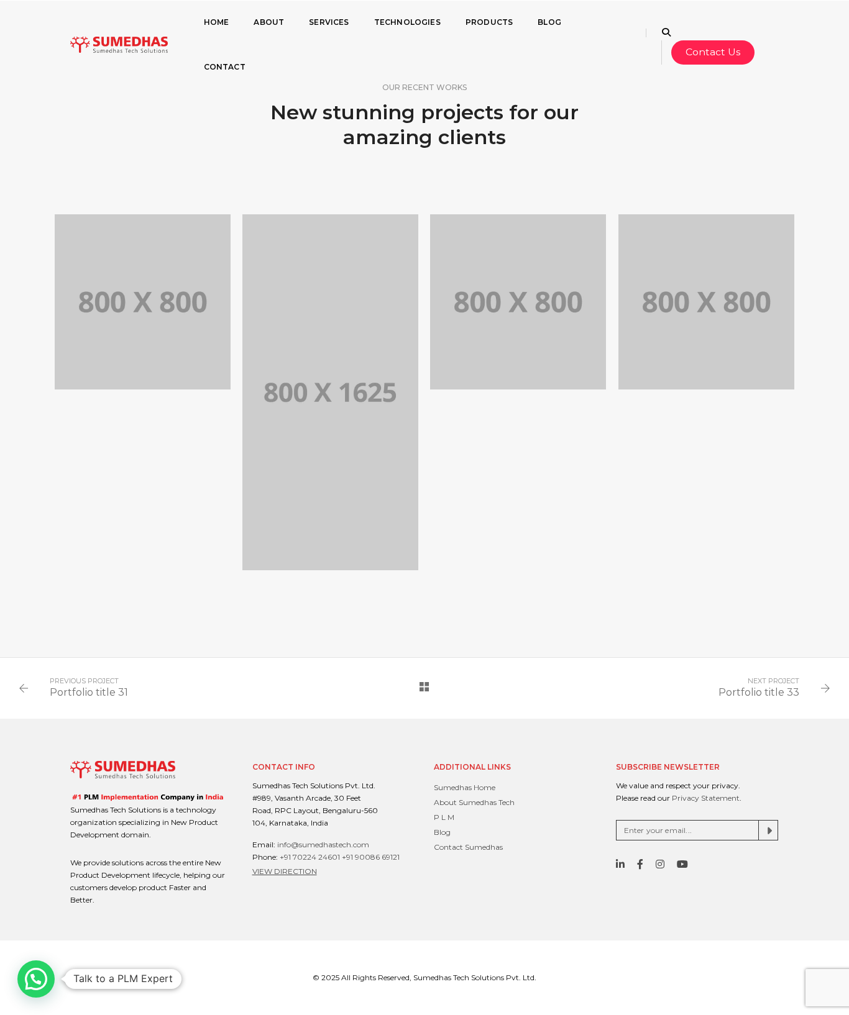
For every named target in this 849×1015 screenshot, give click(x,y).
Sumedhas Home (464, 787)
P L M (444, 817)
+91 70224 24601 (310, 857)
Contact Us (713, 52)
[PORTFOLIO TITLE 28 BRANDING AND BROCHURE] (706, 301)
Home (216, 22)
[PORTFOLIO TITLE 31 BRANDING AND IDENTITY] (142, 301)
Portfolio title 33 (758, 692)
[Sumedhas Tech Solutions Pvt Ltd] (119, 44)
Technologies (407, 22)
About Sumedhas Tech (474, 802)
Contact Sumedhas (468, 847)
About (269, 22)
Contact (225, 66)
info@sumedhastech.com (323, 844)
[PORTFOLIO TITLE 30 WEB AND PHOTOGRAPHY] (330, 392)
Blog (549, 22)
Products (489, 22)
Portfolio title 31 (89, 692)
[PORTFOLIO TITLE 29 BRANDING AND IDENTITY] (517, 301)
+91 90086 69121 (371, 857)
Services (329, 22)
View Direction (284, 871)
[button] (36, 979)
